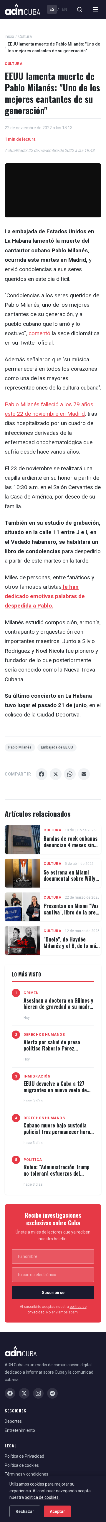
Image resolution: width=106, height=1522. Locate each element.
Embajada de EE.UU (57, 747)
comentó (39, 333)
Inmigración (37, 1076)
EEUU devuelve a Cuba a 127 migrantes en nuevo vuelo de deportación (55, 1090)
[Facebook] (10, 1393)
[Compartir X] (56, 774)
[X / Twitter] (24, 1393)
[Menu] (95, 9)
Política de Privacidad (24, 1456)
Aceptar (57, 1511)
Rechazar (25, 1511)
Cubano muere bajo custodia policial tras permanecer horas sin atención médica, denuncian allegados (59, 1134)
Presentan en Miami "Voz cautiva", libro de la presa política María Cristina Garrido (72, 915)
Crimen (31, 993)
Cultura (25, 36)
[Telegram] (52, 1393)
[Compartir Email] (84, 774)
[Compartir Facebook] (41, 774)
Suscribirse (53, 1292)
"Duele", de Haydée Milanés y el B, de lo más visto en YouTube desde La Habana (72, 948)
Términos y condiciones (26, 1474)
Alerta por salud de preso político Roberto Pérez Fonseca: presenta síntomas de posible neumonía (58, 1051)
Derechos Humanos (44, 1035)
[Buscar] (79, 9)
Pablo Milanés (20, 747)
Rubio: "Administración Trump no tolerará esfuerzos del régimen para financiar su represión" (57, 1176)
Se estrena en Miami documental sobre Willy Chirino (69, 878)
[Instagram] (38, 1393)
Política (33, 1160)
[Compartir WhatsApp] (70, 774)
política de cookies (42, 1497)
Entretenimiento (20, 1430)
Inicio (9, 36)
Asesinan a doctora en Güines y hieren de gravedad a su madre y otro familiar (58, 1006)
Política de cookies (22, 1465)
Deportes (13, 1421)
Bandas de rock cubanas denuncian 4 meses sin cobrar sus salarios (70, 845)
